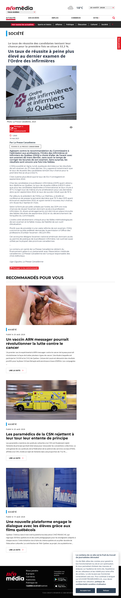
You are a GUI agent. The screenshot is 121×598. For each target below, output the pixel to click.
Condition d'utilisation (36, 585)
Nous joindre (32, 570)
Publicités (30, 579)
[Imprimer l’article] (71, 127)
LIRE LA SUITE (14, 370)
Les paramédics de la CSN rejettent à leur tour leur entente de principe (40, 436)
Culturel (94, 24)
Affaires (58, 24)
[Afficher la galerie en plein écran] (74, 68)
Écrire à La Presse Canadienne (25, 146)
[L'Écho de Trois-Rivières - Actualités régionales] (19, 8)
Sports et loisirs (44, 24)
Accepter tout (85, 590)
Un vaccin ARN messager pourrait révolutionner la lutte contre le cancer (37, 343)
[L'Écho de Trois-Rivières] (15, 579)
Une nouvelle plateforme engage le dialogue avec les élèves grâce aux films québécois (39, 526)
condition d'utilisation (97, 584)
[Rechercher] (113, 18)
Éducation (82, 24)
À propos (30, 573)
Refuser (106, 590)
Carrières (30, 576)
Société (105, 24)
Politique (70, 24)
